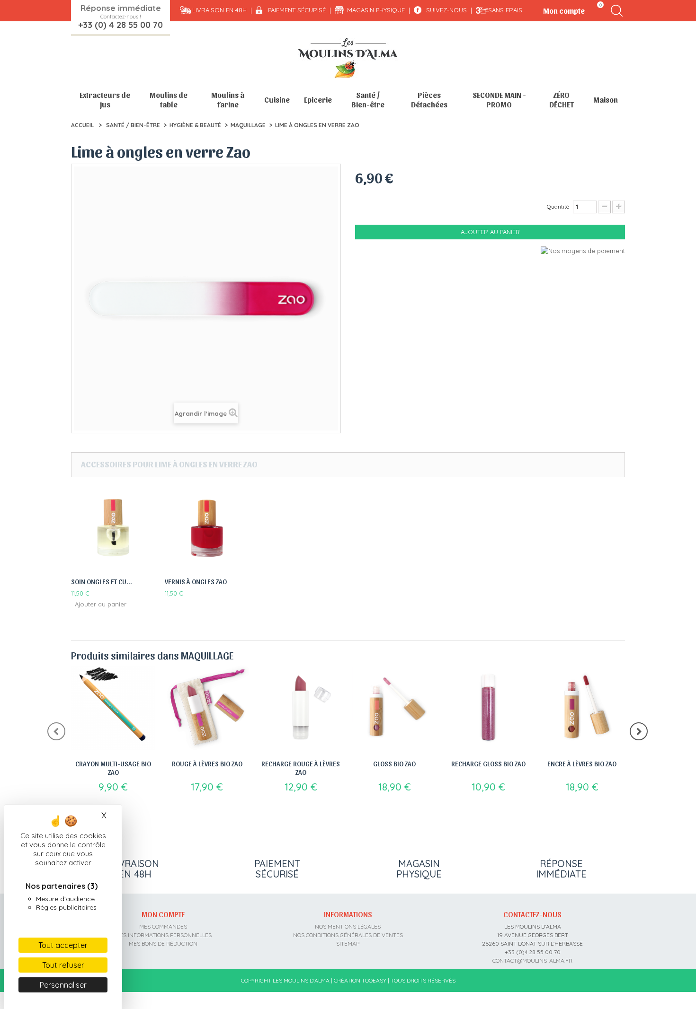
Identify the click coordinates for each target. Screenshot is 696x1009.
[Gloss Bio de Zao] (394, 708)
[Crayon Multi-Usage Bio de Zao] (113, 708)
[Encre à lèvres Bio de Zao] (582, 708)
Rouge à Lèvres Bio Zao (207, 763)
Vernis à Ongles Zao (196, 581)
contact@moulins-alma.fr (532, 960)
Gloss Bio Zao (394, 763)
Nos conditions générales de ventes (348, 935)
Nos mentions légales (348, 926)
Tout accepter (63, 945)
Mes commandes (163, 926)
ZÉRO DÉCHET (561, 99)
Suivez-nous (446, 10)
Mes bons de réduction (163, 943)
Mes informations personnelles (163, 935)
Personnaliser (63, 985)
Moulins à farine (227, 99)
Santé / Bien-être (367, 99)
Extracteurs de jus (105, 99)
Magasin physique (376, 10)
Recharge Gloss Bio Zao (488, 763)
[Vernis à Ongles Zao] (207, 528)
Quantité (558, 206)
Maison (605, 99)
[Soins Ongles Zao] (113, 528)
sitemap (347, 943)
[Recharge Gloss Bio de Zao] (488, 708)
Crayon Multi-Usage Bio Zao (113, 767)
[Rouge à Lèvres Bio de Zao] (207, 708)
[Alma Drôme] (348, 58)
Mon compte (163, 914)
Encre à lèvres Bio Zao (581, 763)
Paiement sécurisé (297, 10)
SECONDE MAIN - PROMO (499, 99)
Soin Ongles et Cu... (101, 581)
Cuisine (277, 99)
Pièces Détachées (429, 99)
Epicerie (318, 99)
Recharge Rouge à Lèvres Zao (300, 767)
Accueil (82, 125)
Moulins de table (168, 99)
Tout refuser (63, 965)
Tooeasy (374, 980)
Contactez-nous (532, 914)
